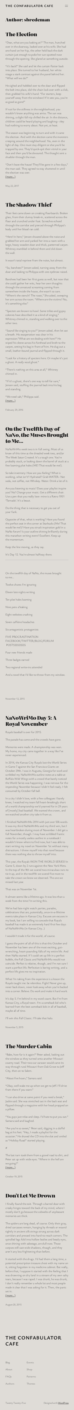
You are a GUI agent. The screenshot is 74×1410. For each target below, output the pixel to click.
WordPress (63, 1402)
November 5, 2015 (14, 1027)
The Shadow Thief (28, 204)
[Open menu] (66, 6)
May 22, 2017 (12, 185)
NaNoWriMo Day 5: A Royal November (30, 721)
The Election (21, 34)
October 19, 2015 (13, 1176)
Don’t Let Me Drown (30, 1195)
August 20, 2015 (13, 1304)
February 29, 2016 (14, 409)
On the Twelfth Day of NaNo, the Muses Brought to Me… (36, 435)
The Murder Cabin (28, 1046)
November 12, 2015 (15, 698)
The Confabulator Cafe (29, 6)
